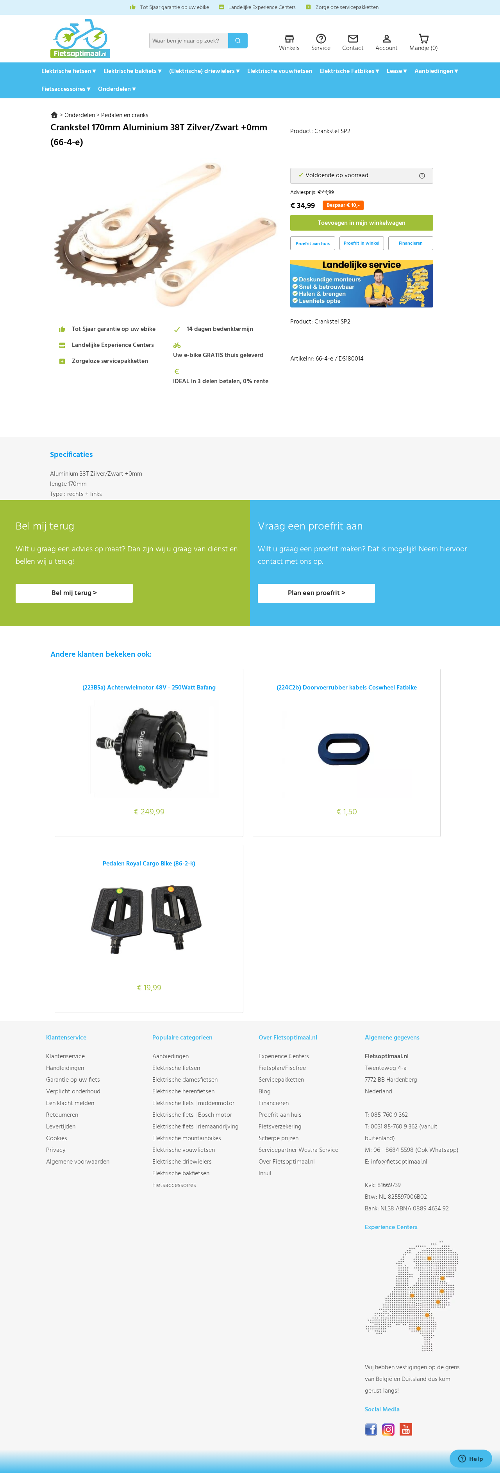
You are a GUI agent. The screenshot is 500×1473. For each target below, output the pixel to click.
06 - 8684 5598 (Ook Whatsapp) (416, 1150)
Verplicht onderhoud (73, 1092)
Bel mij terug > (74, 593)
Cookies (56, 1139)
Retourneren (62, 1115)
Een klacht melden (70, 1103)
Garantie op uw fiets (73, 1080)
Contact (353, 48)
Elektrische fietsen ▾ (68, 71)
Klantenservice (65, 1057)
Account (386, 48)
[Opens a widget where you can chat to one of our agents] (470, 1459)
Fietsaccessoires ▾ (65, 89)
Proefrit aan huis (280, 1115)
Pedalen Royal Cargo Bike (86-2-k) (149, 864)
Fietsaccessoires (174, 1185)
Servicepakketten (281, 1080)
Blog (265, 1092)
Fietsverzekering (280, 1127)
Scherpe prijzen (278, 1139)
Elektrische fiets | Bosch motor (192, 1115)
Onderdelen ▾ (117, 89)
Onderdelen (79, 115)
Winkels (289, 48)
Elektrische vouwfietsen (279, 71)
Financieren (411, 243)
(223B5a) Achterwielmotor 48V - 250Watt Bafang (149, 688)
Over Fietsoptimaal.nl (287, 1162)
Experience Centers (284, 1057)
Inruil (265, 1174)
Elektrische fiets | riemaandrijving (195, 1127)
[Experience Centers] (413, 1350)
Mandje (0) (423, 48)
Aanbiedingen (170, 1057)
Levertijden (60, 1127)
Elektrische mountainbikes (186, 1139)
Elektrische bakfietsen (180, 1174)
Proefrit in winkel (361, 243)
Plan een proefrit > (316, 593)
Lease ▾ (397, 71)
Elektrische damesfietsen (185, 1080)
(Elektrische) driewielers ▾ (204, 71)
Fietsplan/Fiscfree (282, 1068)
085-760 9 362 (389, 1115)
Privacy (56, 1150)
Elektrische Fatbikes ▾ (349, 71)
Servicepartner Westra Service (298, 1150)
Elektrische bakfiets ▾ (132, 71)
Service (320, 48)
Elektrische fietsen (176, 1068)
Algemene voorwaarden (77, 1162)
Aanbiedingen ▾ (436, 71)
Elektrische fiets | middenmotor (193, 1103)
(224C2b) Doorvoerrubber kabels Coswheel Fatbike (347, 688)
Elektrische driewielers (182, 1162)
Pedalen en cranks (124, 115)
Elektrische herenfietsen (183, 1092)
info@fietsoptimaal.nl (399, 1162)
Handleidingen (65, 1068)
